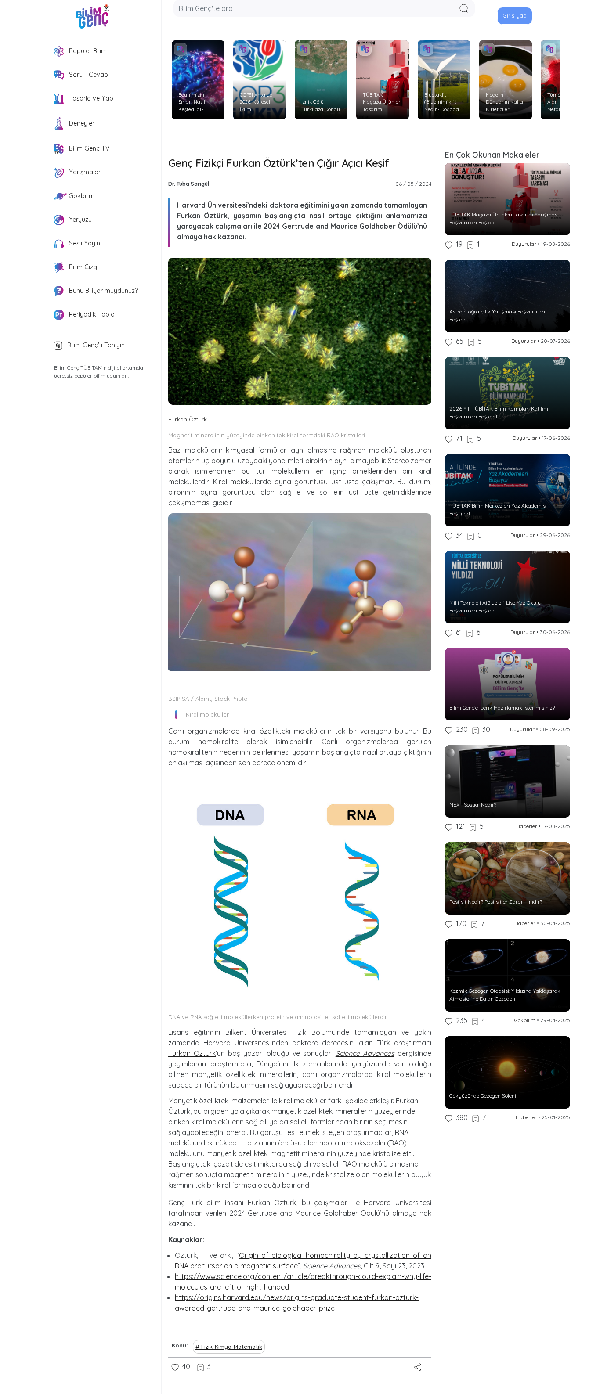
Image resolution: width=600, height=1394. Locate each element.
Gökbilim (80, 196)
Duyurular (524, 244)
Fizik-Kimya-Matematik (231, 1346)
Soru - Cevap (87, 75)
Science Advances (365, 1053)
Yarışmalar (84, 172)
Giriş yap (514, 15)
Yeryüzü (79, 219)
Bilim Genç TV (88, 148)
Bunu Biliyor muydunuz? (102, 291)
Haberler (526, 826)
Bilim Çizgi (82, 267)
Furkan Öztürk (187, 419)
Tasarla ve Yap (90, 98)
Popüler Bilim (87, 51)
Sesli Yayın (83, 243)
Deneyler (80, 123)
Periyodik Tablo (91, 314)
